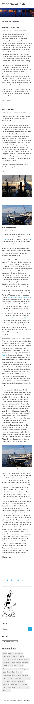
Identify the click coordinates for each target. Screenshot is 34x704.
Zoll (9, 690)
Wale (14, 687)
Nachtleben (11, 672)
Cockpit (21, 656)
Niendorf (19, 672)
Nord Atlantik (16, 675)
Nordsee (25, 675)
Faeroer (26, 659)
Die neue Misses (9, 227)
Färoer (18, 662)
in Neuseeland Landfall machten (18, 297)
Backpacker (7, 656)
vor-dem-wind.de (14, 4)
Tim (3, 355)
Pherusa (5, 239)
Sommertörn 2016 (20, 30)
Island (16, 666)
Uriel (9, 687)
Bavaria (14, 656)
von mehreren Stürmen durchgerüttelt (14, 318)
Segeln (13, 681)
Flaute (13, 662)
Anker (5, 653)
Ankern (10, 653)
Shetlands (13, 684)
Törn (4, 687)
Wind (27, 687)
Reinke (10, 678)
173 (18, 580)
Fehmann (6, 662)
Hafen (5, 666)
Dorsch (13, 659)
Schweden (6, 681)
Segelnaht (21, 681)
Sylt (19, 684)
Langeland (17, 669)
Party (4, 678)
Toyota (25, 684)
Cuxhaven (6, 659)
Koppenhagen (7, 669)
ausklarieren (19, 653)
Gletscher (25, 662)
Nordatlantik (7, 675)
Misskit (16, 230)
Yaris (4, 690)
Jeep (21, 666)
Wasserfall (20, 687)
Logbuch (25, 669)
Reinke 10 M (18, 678)
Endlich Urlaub (8, 109)
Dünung (20, 659)
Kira (29, 239)
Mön (4, 672)
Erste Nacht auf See (10, 27)
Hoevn (10, 666)
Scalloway (27, 678)
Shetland (6, 684)
